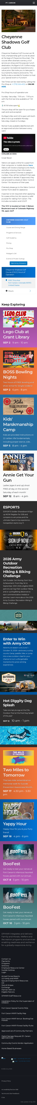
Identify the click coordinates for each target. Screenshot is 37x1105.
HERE (4, 87)
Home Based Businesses (11, 1048)
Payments (6, 961)
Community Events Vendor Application (17, 1043)
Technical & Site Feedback (10, 1093)
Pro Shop (9, 248)
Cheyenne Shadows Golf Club (17, 221)
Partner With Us (8, 990)
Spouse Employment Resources (15, 981)
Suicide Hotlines (8, 970)
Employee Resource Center (13, 968)
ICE (3, 983)
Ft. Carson (10, 3)
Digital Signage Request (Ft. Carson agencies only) (16, 1037)
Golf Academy (11, 238)
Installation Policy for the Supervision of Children (18, 1002)
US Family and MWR (10, 978)
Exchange (6, 987)
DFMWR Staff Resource (11, 996)
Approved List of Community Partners (17, 1031)
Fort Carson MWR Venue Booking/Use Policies (17, 1019)
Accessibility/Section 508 (10, 1089)
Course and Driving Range (15, 227)
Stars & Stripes (7, 985)
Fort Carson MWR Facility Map (14, 1013)
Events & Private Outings (15, 259)
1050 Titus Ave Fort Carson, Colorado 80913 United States (19, 282)
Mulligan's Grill (11, 253)
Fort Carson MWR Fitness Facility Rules (17, 1026)
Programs (6, 963)
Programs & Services (13, 233)
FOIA (3, 1097)
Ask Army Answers (18, 263)
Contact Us (6, 959)
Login (4, 972)
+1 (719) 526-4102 (18, 84)
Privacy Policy (6, 1081)
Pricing (8, 243)
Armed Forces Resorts (11, 976)
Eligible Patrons (8, 992)
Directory (5, 966)
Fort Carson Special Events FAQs (15, 1008)
